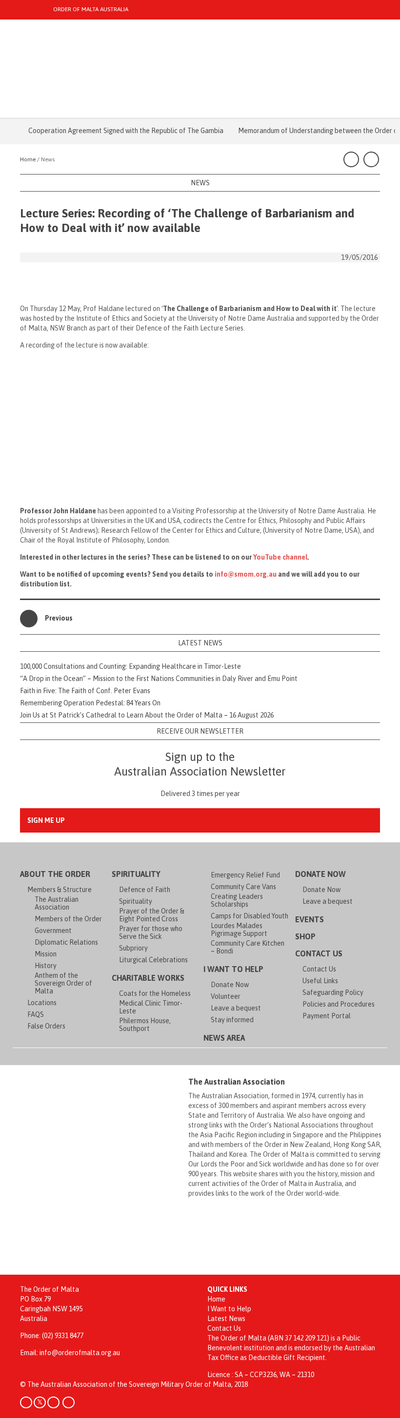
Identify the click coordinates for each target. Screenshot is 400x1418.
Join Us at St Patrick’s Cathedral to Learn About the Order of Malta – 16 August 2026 (147, 715)
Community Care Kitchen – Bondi (247, 947)
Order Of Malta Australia (90, 9)
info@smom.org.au (246, 574)
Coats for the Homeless (155, 993)
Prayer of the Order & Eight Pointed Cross (151, 915)
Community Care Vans (243, 887)
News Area (224, 1038)
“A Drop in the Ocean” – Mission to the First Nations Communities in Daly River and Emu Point (159, 678)
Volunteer (225, 996)
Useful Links (320, 981)
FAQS (35, 1014)
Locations (42, 1003)
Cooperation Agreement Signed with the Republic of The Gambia (114, 131)
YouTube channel (280, 557)
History (46, 966)
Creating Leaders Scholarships (237, 900)
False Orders (46, 1026)
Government (53, 930)
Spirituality (136, 874)
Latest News (226, 1318)
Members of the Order (68, 919)
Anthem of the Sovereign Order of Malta (63, 983)
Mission (46, 954)
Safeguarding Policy (332, 992)
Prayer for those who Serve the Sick (150, 932)
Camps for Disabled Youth (249, 916)
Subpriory (133, 948)
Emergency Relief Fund (245, 875)
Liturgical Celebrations (153, 960)
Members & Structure (59, 890)
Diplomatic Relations (66, 942)
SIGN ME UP (46, 820)
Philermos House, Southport (145, 1024)
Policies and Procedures (338, 1004)
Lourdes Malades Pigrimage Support (239, 929)
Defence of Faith (144, 890)
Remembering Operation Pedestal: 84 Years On (90, 703)
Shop (305, 936)
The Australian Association (57, 903)
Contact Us (318, 953)
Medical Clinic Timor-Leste (150, 1007)
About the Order (55, 874)
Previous (59, 618)
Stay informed (232, 1020)
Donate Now (230, 985)
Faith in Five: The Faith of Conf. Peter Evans (85, 691)
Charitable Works (148, 978)
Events (309, 919)
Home (216, 1299)
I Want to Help (233, 969)
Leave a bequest (236, 1008)
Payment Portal (326, 1016)
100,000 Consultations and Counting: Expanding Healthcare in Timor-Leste (130, 666)
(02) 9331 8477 (62, 1336)
